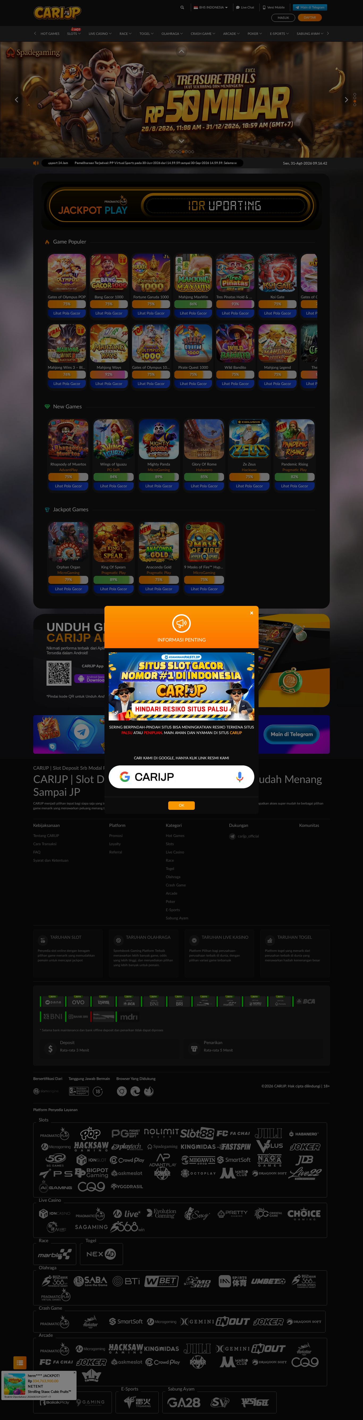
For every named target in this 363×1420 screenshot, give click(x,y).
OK (181, 805)
